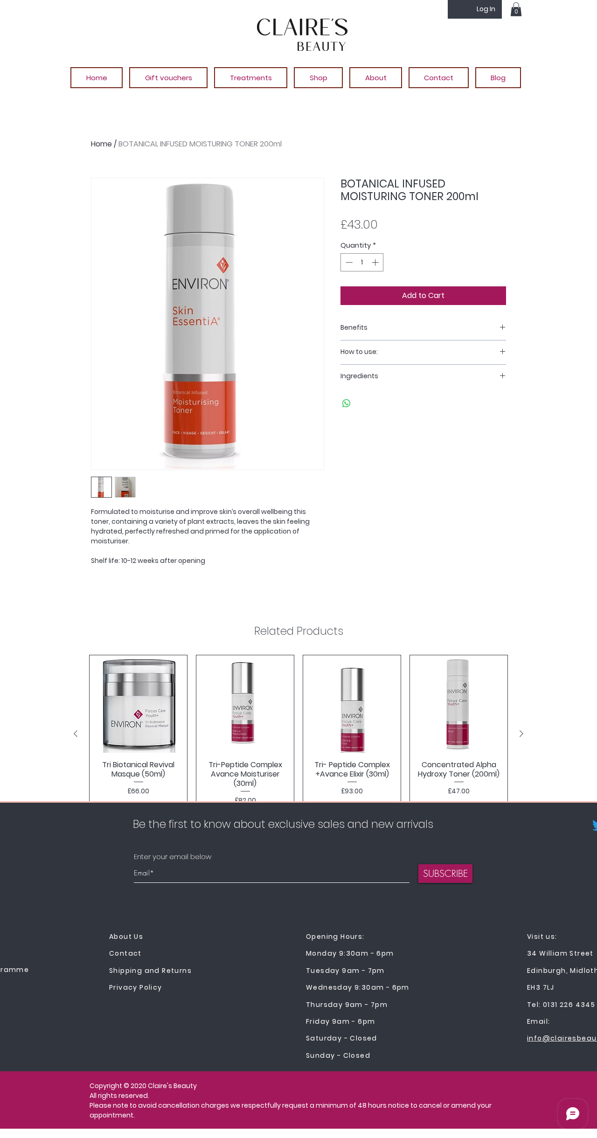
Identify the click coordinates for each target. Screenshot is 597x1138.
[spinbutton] (362, 262)
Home (101, 144)
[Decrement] (348, 262)
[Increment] (376, 262)
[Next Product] (521, 733)
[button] (516, 9)
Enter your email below (172, 856)
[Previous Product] (75, 733)
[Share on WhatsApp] (346, 403)
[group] (298, 733)
